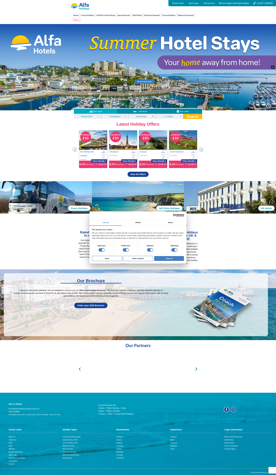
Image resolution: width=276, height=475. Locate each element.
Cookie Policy (229, 440)
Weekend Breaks (69, 446)
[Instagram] (233, 409)
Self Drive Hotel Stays (105, 15)
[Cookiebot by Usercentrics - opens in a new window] (174, 215)
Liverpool (119, 446)
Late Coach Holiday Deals (72, 437)
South (172, 449)
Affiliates (12, 449)
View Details (98, 161)
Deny (107, 258)
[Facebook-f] (226, 409)
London (119, 449)
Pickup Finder (178, 3)
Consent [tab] (105, 222)
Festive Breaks (68, 449)
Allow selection (138, 258)
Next (201, 149)
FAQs (11, 443)
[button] (138, 67)
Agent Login (194, 3)
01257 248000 (265, 3)
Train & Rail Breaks (69, 452)
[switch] (126, 250)
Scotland (119, 437)
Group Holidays (169, 15)
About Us (12, 437)
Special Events (124, 15)
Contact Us (13, 440)
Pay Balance (13, 461)
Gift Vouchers (209, 3)
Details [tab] (138, 222)
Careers (11, 464)
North (172, 440)
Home (76, 15)
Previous (75, 149)
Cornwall (119, 455)
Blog (10, 446)
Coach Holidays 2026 (70, 440)
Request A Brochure (16, 452)
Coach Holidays (87, 15)
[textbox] (87, 116)
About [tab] (170, 222)
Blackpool (119, 452)
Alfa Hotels (137, 15)
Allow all (169, 258)
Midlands (173, 446)
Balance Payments (186, 15)
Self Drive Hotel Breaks (71, 455)
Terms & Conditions (231, 446)
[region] (138, 67)
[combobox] (87, 116)
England (119, 443)
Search (192, 116)
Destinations (122, 429)
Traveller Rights (230, 449)
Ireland (119, 440)
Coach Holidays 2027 (70, 443)
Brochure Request (152, 15)
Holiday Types (70, 429)
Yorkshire (173, 443)
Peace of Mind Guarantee (233, 437)
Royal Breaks (67, 458)
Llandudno (120, 458)
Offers (76, 20)
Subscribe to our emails (17, 458)
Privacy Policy (229, 443)
